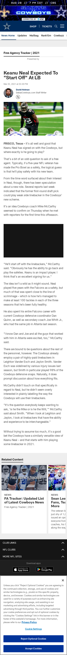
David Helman (23, 89)
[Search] (56, 26)
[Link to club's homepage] (7, 24)
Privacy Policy (29, 622)
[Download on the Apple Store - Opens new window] (21, 570)
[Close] (63, 580)
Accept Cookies (33, 648)
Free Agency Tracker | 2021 (22, 52)
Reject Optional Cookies (33, 638)
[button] (33, 241)
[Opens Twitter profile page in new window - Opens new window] (18, 97)
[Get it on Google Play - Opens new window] (44, 571)
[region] (33, 615)
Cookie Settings (33, 629)
